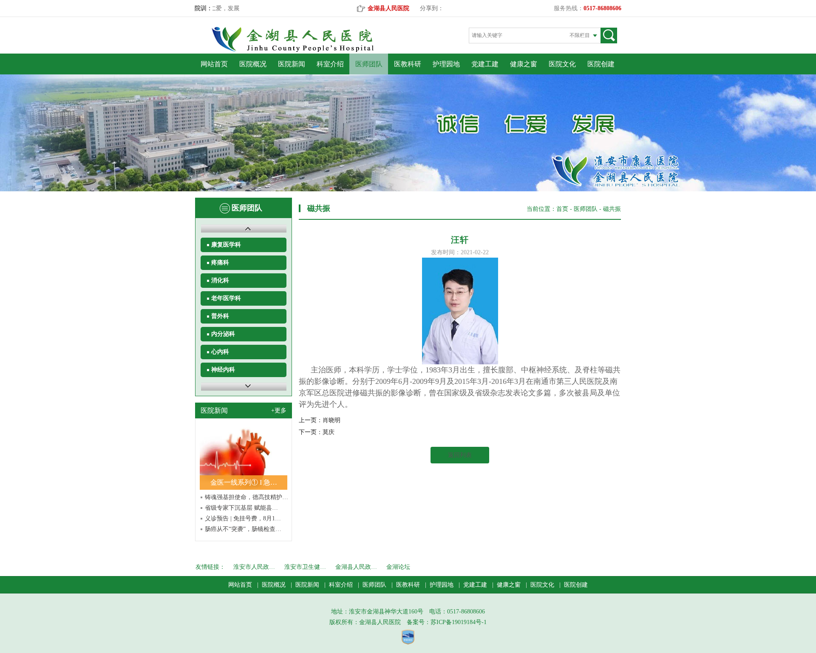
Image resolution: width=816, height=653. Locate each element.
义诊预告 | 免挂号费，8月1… (243, 518)
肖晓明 (331, 420)
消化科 (220, 280)
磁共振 (612, 209)
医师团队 (368, 64)
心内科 (220, 352)
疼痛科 (220, 262)
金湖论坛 (398, 567)
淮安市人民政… (254, 567)
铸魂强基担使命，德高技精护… (246, 497)
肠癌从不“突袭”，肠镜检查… (243, 529)
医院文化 (562, 64)
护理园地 (446, 64)
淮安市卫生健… (305, 567)
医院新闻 (291, 64)
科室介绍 (330, 64)
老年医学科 (226, 298)
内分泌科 (223, 334)
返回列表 (460, 455)
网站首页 (214, 64)
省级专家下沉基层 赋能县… (241, 508)
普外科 (220, 316)
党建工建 (485, 64)
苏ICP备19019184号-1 (459, 622)
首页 (562, 209)
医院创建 (601, 64)
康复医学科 (226, 244)
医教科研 (407, 64)
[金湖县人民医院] (307, 50)
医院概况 (252, 64)
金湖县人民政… (356, 567)
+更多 (278, 410)
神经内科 (223, 369)
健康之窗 (523, 64)
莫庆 (328, 432)
